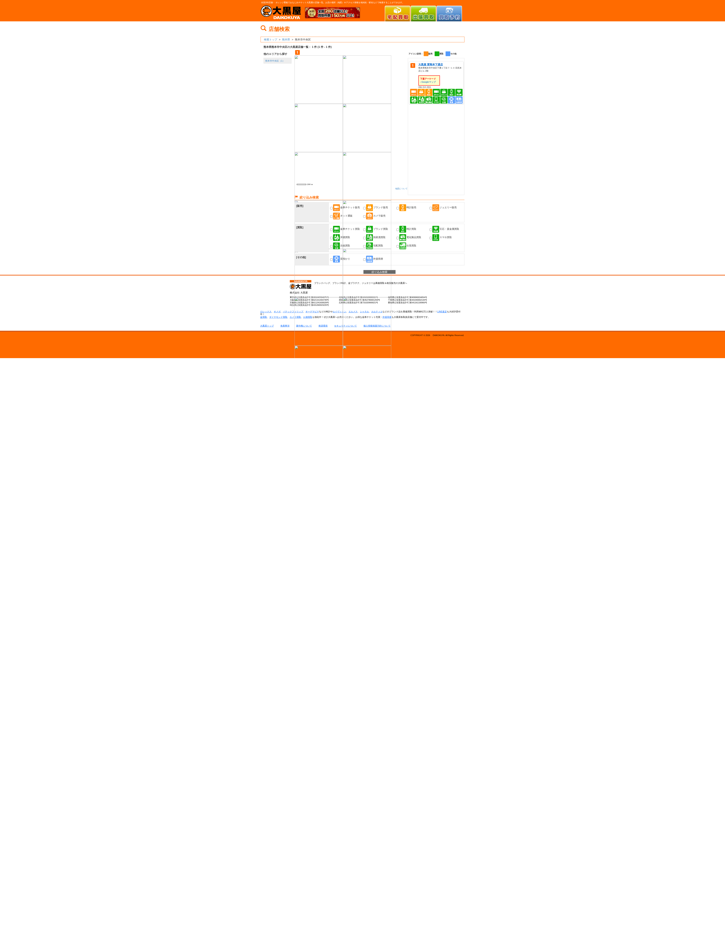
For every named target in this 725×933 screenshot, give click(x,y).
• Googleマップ (428, 82)
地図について (401, 188)
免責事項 (284, 325)
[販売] (299, 205)
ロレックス (265, 311)
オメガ (277, 311)
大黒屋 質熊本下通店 (430, 64)
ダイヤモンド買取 (278, 317)
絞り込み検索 (379, 271)
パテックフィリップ (293, 311)
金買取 (263, 317)
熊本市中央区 (275, 61)
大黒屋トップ (267, 325)
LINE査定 (442, 311)
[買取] (299, 227)
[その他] (301, 257)
